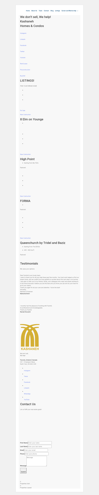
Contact (46, 10)
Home (28, 10)
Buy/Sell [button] (22, 76)
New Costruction (25, 114)
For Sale (22, 110)
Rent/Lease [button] (23, 63)
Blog (52, 10)
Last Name (24, 446)
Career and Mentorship (68, 10)
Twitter (22, 51)
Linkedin (22, 39)
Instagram (23, 33)
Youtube (22, 57)
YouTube (26, 399)
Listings (57, 10)
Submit (23, 472)
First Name (24, 443)
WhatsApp (27, 394)
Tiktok (26, 376)
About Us (34, 10)
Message (23, 466)
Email (22, 450)
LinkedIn (26, 388)
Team (40, 10)
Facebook (23, 45)
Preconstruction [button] (25, 70)
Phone (22, 454)
